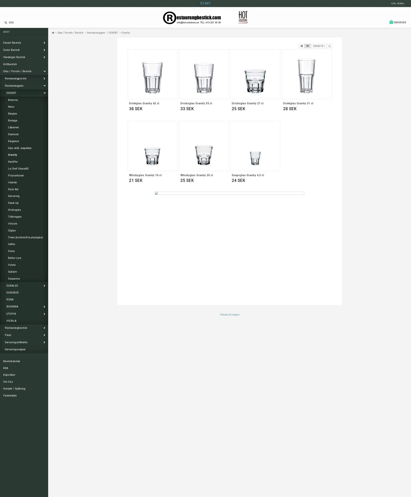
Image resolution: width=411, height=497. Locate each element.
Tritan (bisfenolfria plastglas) (25, 237)
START (205, 3)
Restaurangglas (14, 85)
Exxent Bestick (12, 42)
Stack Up (13, 202)
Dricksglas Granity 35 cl (196, 103)
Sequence (14, 278)
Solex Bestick (11, 49)
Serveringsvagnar (15, 349)
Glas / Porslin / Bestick (17, 71)
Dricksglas (14, 209)
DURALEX (12, 285)
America (13, 100)
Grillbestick (10, 64)
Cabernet (13, 127)
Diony (11, 251)
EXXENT (11, 92)
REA (5, 368)
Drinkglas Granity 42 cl (144, 103)
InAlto (11, 244)
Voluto (12, 264)
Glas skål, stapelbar (20, 148)
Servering (14, 196)
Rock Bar (13, 189)
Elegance (13, 141)
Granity (12, 154)
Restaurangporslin (16, 78)
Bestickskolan (11, 361)
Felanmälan (10, 395)
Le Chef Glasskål (18, 168)
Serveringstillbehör (16, 342)
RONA (9, 299)
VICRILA (11, 320)
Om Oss (8, 381)
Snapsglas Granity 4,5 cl (248, 175)
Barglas (12, 113)
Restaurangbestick (16, 327)
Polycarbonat (16, 175)
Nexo (11, 106)
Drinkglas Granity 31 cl (298, 103)
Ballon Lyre (14, 257)
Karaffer (13, 161)
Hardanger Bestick (14, 57)
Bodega (12, 120)
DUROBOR (12, 292)
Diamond (13, 134)
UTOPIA (11, 313)
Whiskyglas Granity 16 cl (145, 175)
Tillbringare (15, 216)
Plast (8, 335)
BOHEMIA (12, 306)
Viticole (12, 223)
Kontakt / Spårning (14, 388)
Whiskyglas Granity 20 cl (196, 175)
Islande (12, 182)
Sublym (12, 271)
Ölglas (12, 230)
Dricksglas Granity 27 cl (248, 103)
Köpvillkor (9, 374)
